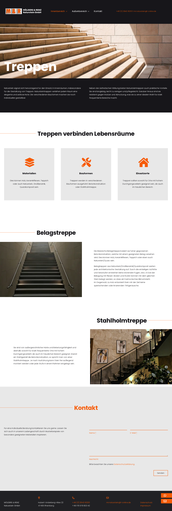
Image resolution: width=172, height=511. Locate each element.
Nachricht (93, 459)
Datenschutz (146, 502)
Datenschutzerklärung (124, 464)
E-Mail (133, 433)
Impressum (145, 505)
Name (92, 433)
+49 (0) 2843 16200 (124, 11)
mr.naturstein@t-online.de (144, 11)
